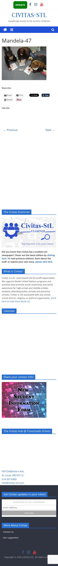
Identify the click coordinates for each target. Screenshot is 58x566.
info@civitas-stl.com (13, 483)
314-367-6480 (9, 479)
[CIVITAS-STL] (5, 29)
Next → (50, 130)
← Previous (10, 130)
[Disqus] (29, 171)
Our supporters (11, 537)
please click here (43, 261)
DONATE (20, 4)
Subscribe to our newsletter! (29, 502)
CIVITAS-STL (29, 15)
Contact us (8, 531)
